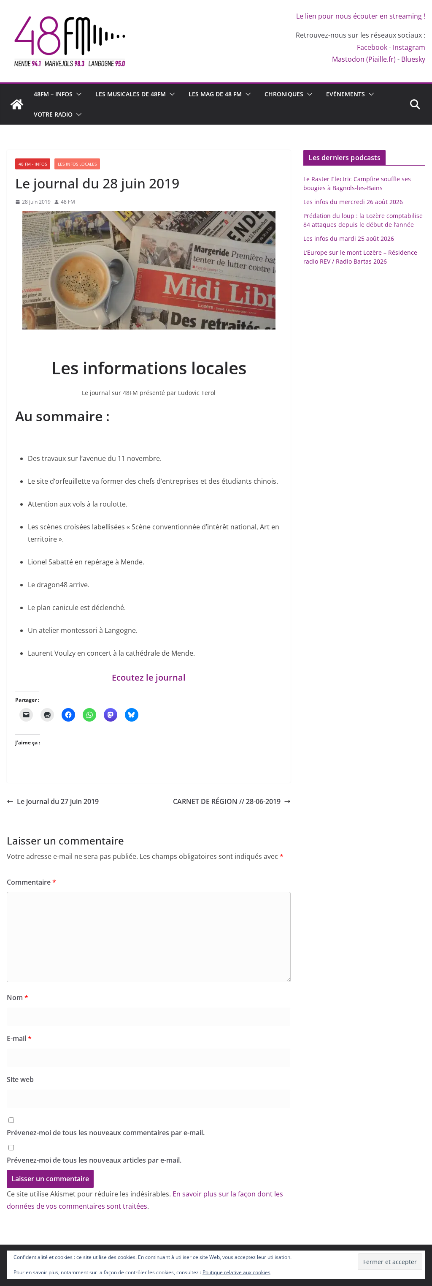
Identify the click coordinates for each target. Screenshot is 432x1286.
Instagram (409, 47)
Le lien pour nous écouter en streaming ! (360, 16)
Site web (20, 1079)
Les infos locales (77, 164)
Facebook (372, 47)
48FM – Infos (53, 94)
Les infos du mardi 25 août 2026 (348, 238)
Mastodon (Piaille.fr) (364, 59)
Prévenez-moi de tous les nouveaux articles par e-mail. (94, 1160)
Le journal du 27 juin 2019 (58, 801)
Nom (17, 997)
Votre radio (53, 114)
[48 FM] (17, 104)
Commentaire (31, 882)
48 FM (68, 201)
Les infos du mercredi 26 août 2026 (353, 202)
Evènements (345, 94)
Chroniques (284, 94)
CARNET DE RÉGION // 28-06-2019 (227, 801)
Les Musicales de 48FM (130, 94)
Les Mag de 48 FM (215, 94)
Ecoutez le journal (149, 677)
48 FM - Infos (33, 164)
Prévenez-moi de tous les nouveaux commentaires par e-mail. (106, 1132)
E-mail (19, 1038)
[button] (77, 94)
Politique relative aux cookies (236, 1272)
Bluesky (413, 59)
